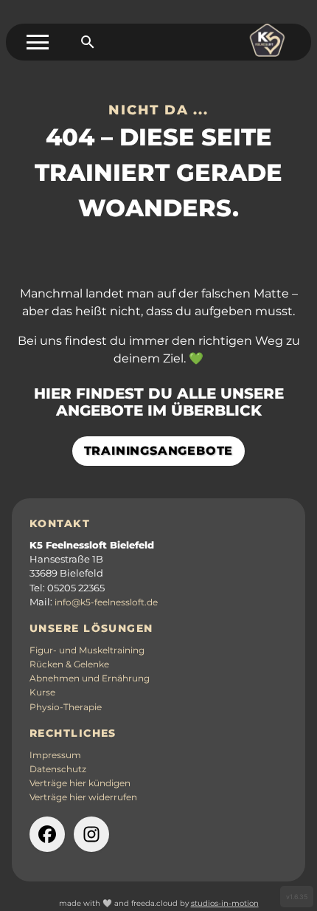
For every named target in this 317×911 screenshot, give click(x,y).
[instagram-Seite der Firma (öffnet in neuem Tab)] (91, 834)
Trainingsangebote (159, 451)
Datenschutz (57, 769)
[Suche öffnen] (87, 42)
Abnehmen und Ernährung (89, 678)
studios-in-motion (225, 903)
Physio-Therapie (65, 707)
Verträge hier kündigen (79, 783)
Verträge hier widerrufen (83, 797)
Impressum (55, 755)
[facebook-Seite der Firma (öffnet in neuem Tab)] (47, 834)
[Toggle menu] (38, 42)
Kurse (42, 692)
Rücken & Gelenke (69, 664)
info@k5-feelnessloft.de (106, 602)
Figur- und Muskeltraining (86, 650)
